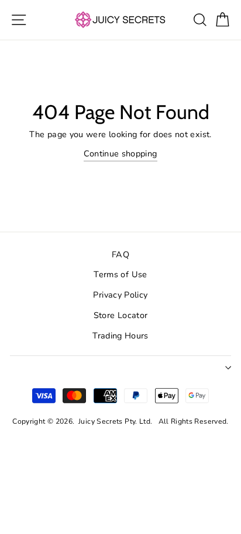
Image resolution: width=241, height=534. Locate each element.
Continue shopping (120, 153)
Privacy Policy (120, 295)
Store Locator (121, 315)
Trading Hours (120, 335)
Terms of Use (120, 274)
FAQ (120, 254)
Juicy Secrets (100, 421)
